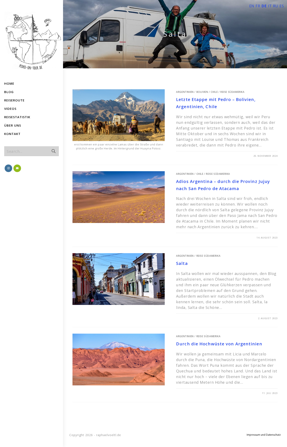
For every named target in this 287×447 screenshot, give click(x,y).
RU (275, 5)
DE (264, 5)
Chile (214, 92)
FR (257, 5)
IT (270, 5)
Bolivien (202, 92)
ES (281, 5)
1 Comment (187, 393)
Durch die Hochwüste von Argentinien (219, 344)
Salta (182, 263)
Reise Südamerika (232, 92)
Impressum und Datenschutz (264, 435)
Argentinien (185, 92)
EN (251, 5)
